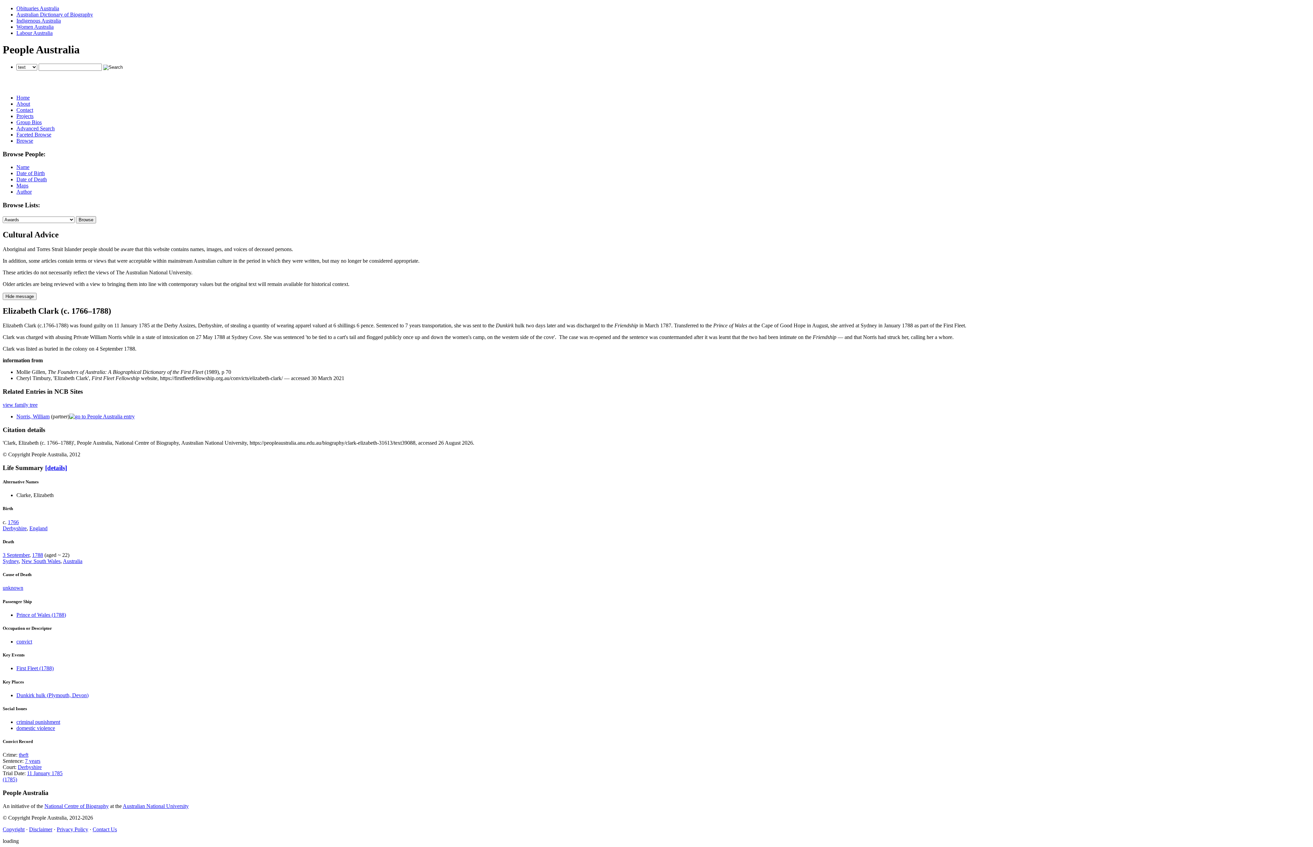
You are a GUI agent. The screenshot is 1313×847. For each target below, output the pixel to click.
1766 (13, 522)
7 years (32, 761)
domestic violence (35, 728)
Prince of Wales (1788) (41, 615)
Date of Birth (30, 173)
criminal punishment (38, 722)
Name (22, 167)
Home (23, 98)
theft (23, 755)
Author (24, 192)
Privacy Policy (72, 829)
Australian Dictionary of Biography (54, 14)
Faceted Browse (33, 135)
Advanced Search (35, 128)
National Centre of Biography (76, 806)
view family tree (20, 405)
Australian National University (156, 806)
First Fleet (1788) (35, 668)
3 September (16, 555)
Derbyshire (15, 528)
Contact (24, 110)
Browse (24, 141)
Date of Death (31, 179)
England (38, 528)
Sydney (11, 561)
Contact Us (105, 829)
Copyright (14, 829)
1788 (37, 555)
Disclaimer (40, 829)
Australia (72, 561)
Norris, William (33, 416)
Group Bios (29, 122)
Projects (25, 116)
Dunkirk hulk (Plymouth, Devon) (52, 695)
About (23, 104)
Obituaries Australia (37, 8)
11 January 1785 (45, 773)
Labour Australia (34, 33)
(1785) (10, 779)
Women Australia (35, 27)
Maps (22, 185)
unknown (13, 588)
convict (24, 641)
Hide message (19, 296)
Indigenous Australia (38, 21)
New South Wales (41, 561)
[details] (56, 467)
